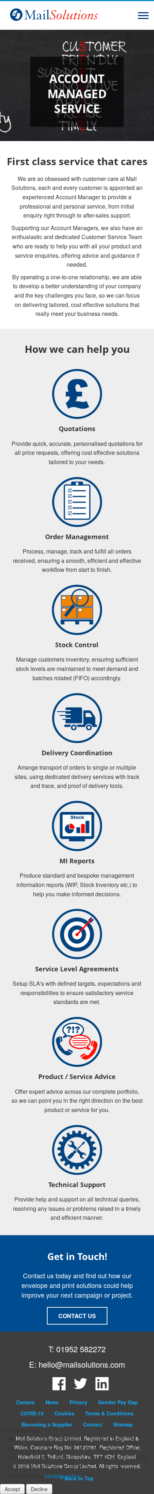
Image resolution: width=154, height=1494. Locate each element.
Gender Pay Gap (118, 1402)
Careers (25, 1402)
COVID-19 (32, 1413)
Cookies (64, 1413)
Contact (92, 1424)
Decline (39, 1489)
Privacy (78, 1402)
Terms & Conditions (109, 1413)
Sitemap (123, 1424)
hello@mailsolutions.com (82, 1364)
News (52, 1402)
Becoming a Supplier (46, 1424)
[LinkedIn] (102, 1389)
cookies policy (63, 1476)
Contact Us (77, 1316)
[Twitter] (80, 1389)
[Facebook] (59, 1389)
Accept (12, 1489)
